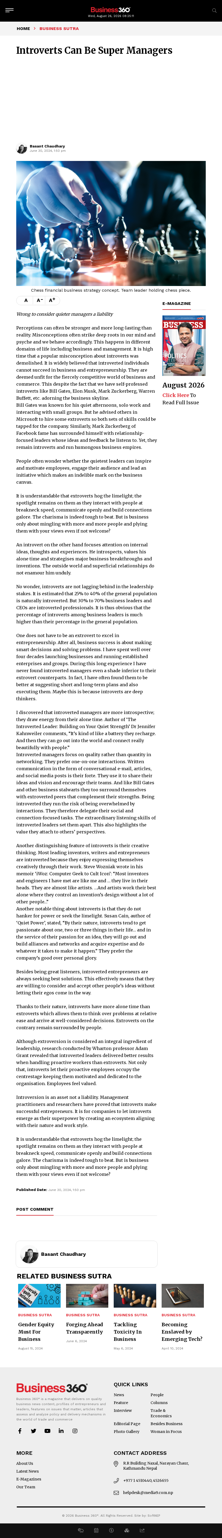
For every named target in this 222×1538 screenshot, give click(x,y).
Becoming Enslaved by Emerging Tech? (182, 1331)
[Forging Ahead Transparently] (87, 1296)
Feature (121, 1402)
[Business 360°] (111, 9)
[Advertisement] (111, 102)
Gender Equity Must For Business (36, 1331)
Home (23, 28)
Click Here (175, 395)
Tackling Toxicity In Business (128, 1331)
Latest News (27, 1471)
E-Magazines (28, 1479)
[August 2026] (184, 345)
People (157, 1394)
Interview (123, 1410)
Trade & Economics (161, 1413)
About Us (24, 1463)
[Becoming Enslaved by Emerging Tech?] (183, 1296)
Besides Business (166, 1423)
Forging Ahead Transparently (84, 1328)
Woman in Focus (166, 1431)
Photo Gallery (126, 1431)
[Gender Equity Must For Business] (39, 1296)
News (119, 1394)
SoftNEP (154, 1515)
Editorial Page (127, 1423)
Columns (159, 1402)
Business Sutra (35, 1315)
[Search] (214, 10)
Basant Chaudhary (47, 146)
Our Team (25, 1487)
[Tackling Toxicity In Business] (135, 1296)
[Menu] (9, 10)
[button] (80, 1530)
